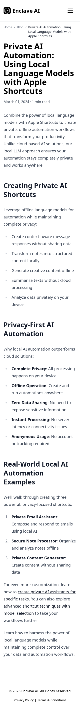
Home (8, 27)
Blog (20, 27)
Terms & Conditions (51, 700)
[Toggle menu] (70, 10)
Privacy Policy (24, 700)
